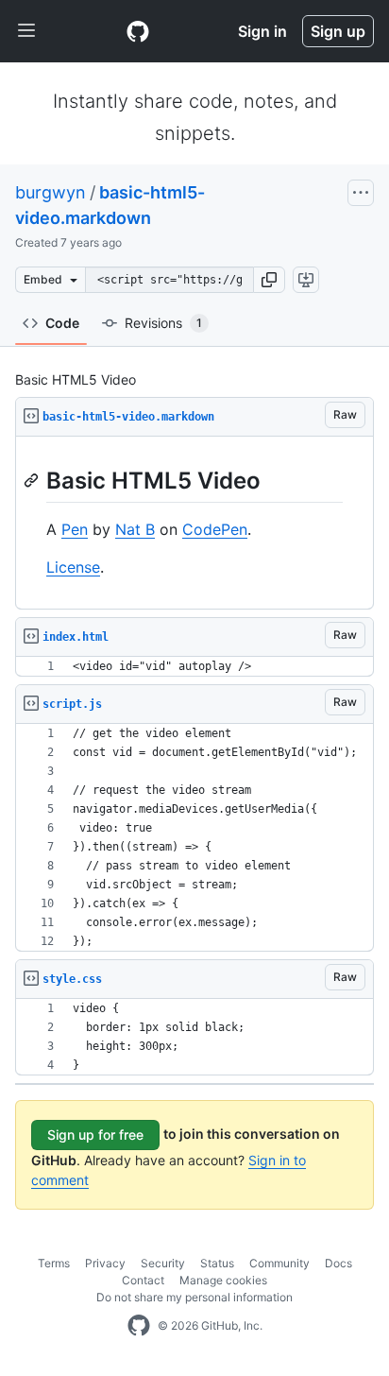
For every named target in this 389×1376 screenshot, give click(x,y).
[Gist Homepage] (138, 31)
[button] (269, 280)
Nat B (135, 529)
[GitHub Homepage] (138, 1326)
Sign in (262, 31)
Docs (338, 1263)
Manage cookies (223, 1280)
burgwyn (50, 192)
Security (163, 1263)
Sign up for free (95, 1135)
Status (217, 1263)
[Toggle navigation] (26, 31)
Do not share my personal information (194, 1297)
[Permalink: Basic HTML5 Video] (33, 480)
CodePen (214, 529)
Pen (74, 529)
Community (279, 1263)
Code (62, 323)
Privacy (105, 1263)
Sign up (338, 31)
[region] (194, 523)
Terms (54, 1263)
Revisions (163, 323)
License (73, 567)
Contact (143, 1280)
